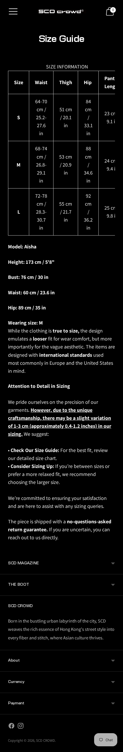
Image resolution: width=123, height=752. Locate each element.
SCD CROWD (45, 740)
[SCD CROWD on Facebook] (11, 726)
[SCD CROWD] (61, 11)
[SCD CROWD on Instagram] (20, 726)
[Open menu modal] (13, 11)
